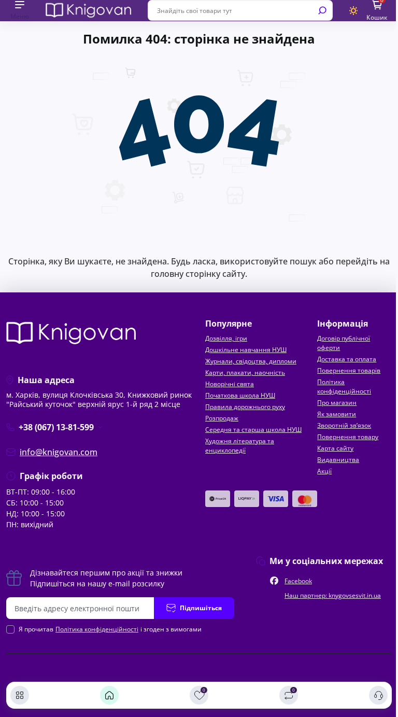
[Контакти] (378, 695)
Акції (324, 471)
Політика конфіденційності (344, 386)
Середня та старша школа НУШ (253, 429)
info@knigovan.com (58, 452)
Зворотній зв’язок (344, 425)
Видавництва (338, 459)
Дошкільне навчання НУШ (246, 349)
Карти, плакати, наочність (245, 372)
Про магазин (337, 402)
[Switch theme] (353, 10)
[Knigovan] (88, 10)
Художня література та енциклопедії (239, 446)
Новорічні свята (229, 383)
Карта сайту (335, 448)
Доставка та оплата (346, 359)
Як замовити (336, 414)
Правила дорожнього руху (245, 406)
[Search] (322, 10)
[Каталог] (19, 695)
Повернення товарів (348, 370)
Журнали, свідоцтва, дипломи (250, 361)
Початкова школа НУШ (240, 395)
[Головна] (109, 695)
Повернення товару (347, 436)
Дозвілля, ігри (226, 338)
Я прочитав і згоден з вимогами (110, 629)
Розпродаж (221, 418)
